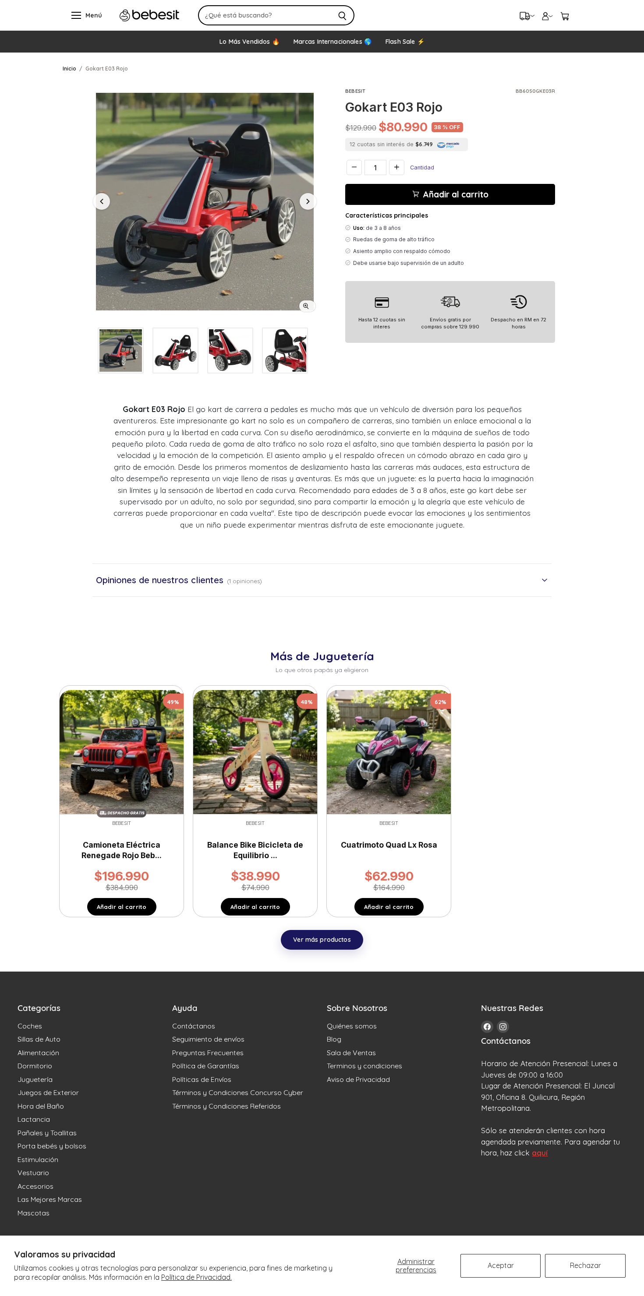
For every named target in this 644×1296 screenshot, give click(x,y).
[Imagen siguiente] (308, 201)
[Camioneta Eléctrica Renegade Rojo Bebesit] (122, 751)
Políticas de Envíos (201, 1079)
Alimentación (38, 1052)
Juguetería (35, 1079)
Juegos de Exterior (48, 1092)
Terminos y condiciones (364, 1065)
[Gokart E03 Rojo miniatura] (121, 350)
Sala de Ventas (351, 1052)
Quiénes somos (352, 1025)
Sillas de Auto (39, 1039)
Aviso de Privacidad (358, 1079)
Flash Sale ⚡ (405, 42)
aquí (540, 1152)
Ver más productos (321, 940)
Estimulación (38, 1159)
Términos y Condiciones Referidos (226, 1106)
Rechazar (585, 1265)
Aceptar (501, 1265)
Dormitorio (35, 1065)
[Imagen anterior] (101, 201)
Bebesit (355, 91)
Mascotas (34, 1212)
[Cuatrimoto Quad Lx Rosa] (389, 751)
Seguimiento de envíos (208, 1039)
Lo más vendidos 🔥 (249, 42)
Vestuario (33, 1172)
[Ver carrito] (564, 15)
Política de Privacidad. (196, 1277)
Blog (334, 1039)
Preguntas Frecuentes (208, 1052)
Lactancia (34, 1119)
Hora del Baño (41, 1106)
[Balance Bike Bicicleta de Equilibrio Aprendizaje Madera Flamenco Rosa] (255, 751)
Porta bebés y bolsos (52, 1145)
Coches (30, 1025)
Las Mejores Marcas (50, 1199)
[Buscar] (342, 15)
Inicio (69, 68)
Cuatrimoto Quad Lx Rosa (389, 844)
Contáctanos (193, 1025)
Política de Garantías (205, 1065)
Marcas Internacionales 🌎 (333, 42)
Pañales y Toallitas (47, 1132)
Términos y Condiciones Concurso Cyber (237, 1092)
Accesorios (35, 1186)
